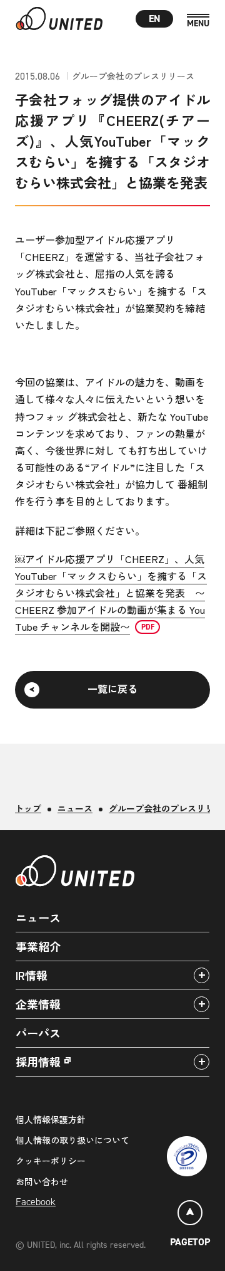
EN (155, 18)
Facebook (36, 1201)
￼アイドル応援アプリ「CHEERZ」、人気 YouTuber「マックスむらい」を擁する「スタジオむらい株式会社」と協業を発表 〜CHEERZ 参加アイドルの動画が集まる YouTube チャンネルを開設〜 (111, 593)
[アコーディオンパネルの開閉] (201, 975)
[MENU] (198, 21)
